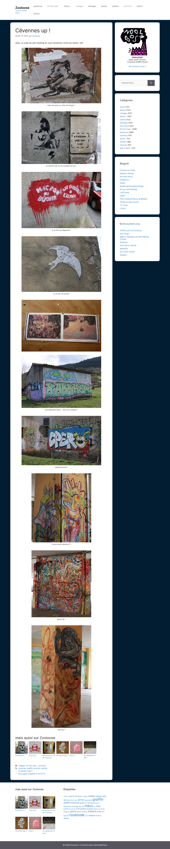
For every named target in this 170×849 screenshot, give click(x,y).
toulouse (76, 815)
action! (139, 6)
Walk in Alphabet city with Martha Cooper (134, 238)
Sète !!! (72, 755)
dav (65, 800)
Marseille (124, 248)
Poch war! (32, 755)
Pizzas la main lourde (129, 202)
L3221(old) (124, 192)
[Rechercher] (151, 83)
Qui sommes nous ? (137, 66)
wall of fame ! (125, 148)
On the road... (32, 766)
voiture (91, 815)
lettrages (92, 6)
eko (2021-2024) (127, 252)
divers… (67, 6)
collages (79, 6)
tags (64, 816)
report (95, 809)
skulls (103, 809)
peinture (66, 809)
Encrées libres (126, 176)
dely (68, 800)
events (104, 6)
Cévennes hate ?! (62, 755)
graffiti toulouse (71, 802)
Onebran (123, 242)
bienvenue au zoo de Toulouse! (49, 756)
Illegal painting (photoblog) (131, 186)
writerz (98, 816)
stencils (44, 768)
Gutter (122, 183)
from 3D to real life (128, 245)
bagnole (71, 796)
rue (99, 809)
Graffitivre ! (125, 180)
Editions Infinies (127, 173)
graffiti (29, 768)
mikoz (89, 806)
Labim (122, 195)
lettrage (90, 803)
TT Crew (124, 205)
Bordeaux (78, 796)
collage (91, 796)
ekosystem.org (131, 223)
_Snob (122, 208)
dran (72, 800)
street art (100, 811)
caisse (85, 796)
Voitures (123, 145)
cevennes (22, 768)
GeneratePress (100, 845)
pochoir (36, 768)
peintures (38, 6)
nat (94, 806)
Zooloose (22, 8)
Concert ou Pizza (127, 170)
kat (86, 803)
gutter (82, 803)
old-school (124, 126)
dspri (76, 800)
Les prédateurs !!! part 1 (90, 756)
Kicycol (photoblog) (128, 189)
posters (83, 809)
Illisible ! (123, 255)
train (86, 816)
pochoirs (128, 6)
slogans (66, 812)
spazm (73, 811)
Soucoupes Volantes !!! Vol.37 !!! (31, 774)
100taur (65, 796)
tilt (68, 816)
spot (79, 811)
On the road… (53, 6)
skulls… (123, 138)
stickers (115, 6)
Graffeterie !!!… (20, 755)
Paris (98, 806)
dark (104, 796)
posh (78, 809)
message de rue (78, 806)
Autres (37, 13)
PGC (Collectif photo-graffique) (133, 199)
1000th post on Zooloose (131, 230)
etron (81, 799)
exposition (88, 800)
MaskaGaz (67, 806)
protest (90, 809)
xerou (66, 818)
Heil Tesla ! (125, 233)
